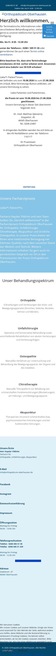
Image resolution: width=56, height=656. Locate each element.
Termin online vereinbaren (28, 73)
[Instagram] (30, 2)
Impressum (39, 654)
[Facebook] (26, 2)
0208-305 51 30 (12, 5)
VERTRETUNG (28, 187)
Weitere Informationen (21, 654)
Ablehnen (23, 650)
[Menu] (52, 23)
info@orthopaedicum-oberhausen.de (36, 5)
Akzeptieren (8, 650)
